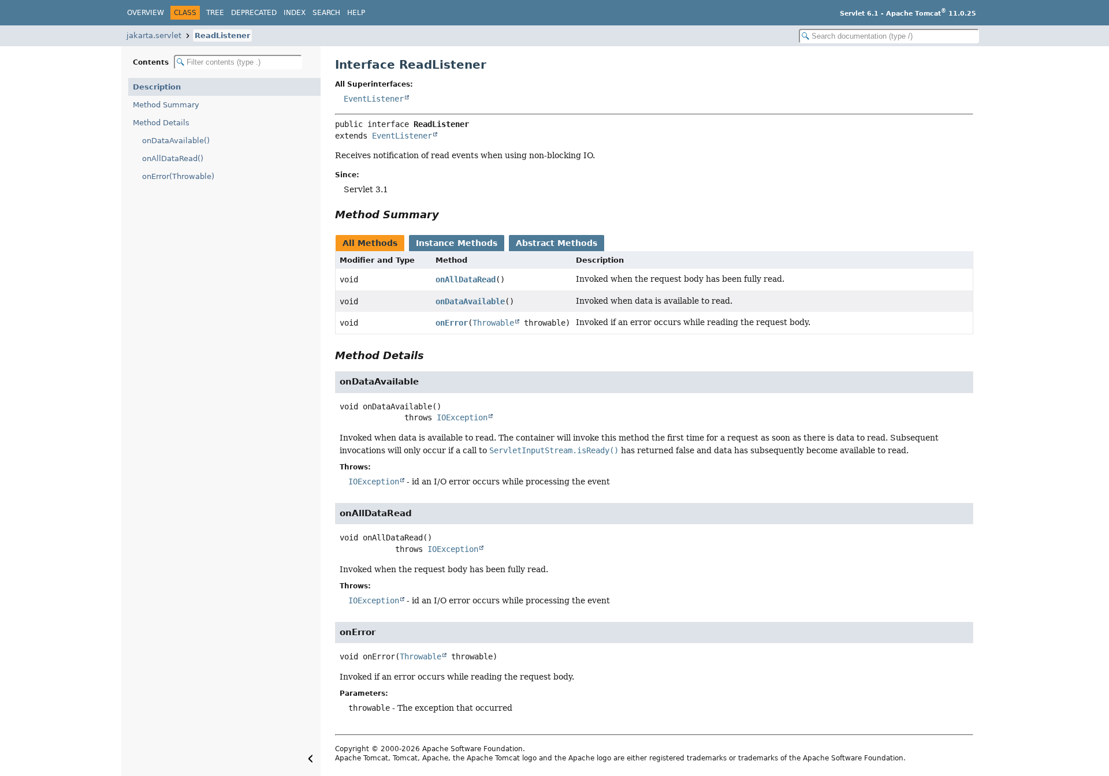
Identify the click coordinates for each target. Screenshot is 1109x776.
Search (326, 13)
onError (452, 322)
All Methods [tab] (370, 243)
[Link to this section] (447, 214)
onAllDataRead (466, 279)
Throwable (493, 322)
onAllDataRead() (172, 158)
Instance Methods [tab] (456, 243)
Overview (145, 13)
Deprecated (254, 13)
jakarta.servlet (153, 35)
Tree (215, 13)
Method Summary (166, 104)
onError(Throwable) (178, 176)
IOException (462, 417)
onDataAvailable (470, 301)
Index (295, 13)
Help (356, 13)
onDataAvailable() (176, 140)
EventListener (374, 98)
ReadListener (222, 35)
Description (157, 87)
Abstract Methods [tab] (556, 243)
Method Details (161, 122)
